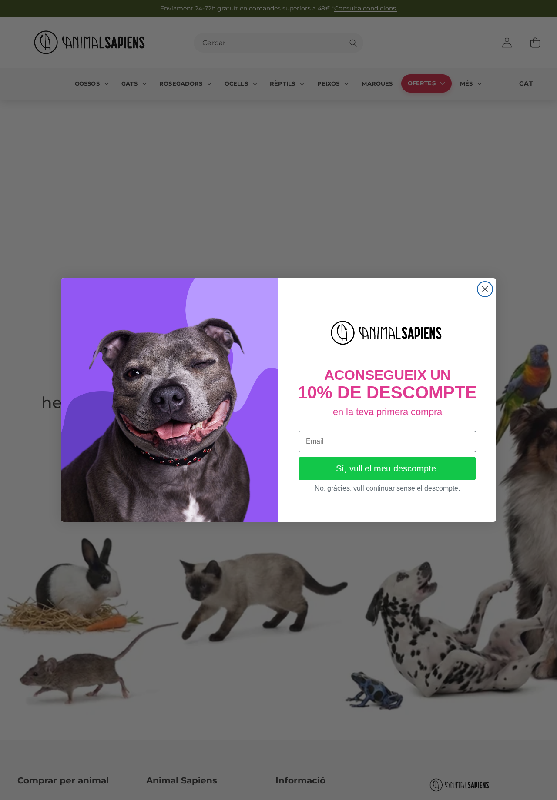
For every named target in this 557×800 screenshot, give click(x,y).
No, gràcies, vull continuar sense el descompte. (387, 488)
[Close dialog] (485, 289)
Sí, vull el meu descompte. (387, 468)
